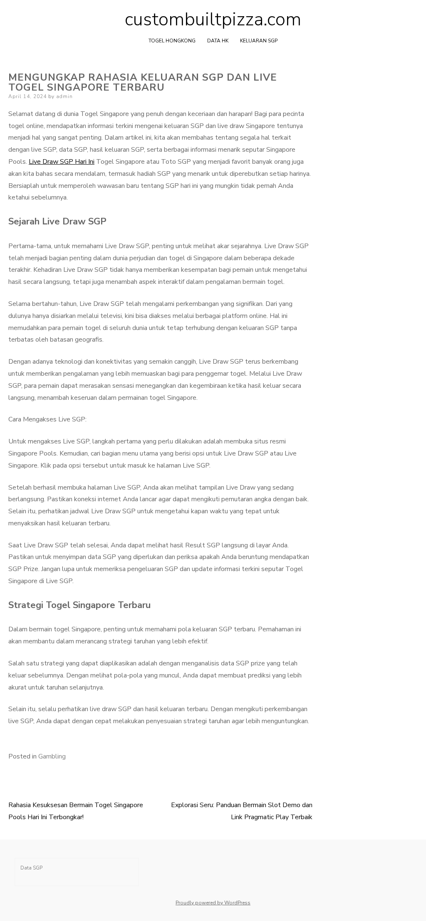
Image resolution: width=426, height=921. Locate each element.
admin (64, 96)
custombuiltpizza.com (213, 19)
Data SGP (31, 867)
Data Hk (217, 40)
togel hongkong (172, 40)
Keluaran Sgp (258, 40)
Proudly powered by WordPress (213, 902)
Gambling (52, 756)
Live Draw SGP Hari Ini (61, 161)
